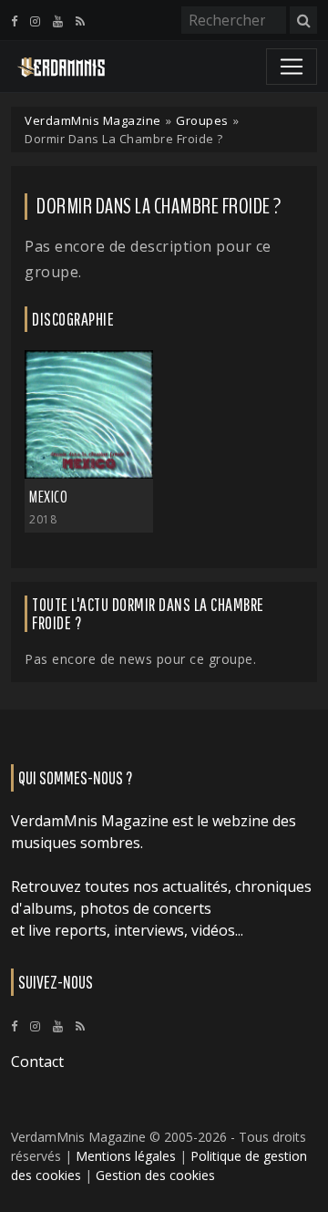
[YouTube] (58, 21)
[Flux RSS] (80, 21)
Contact (37, 1061)
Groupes (202, 120)
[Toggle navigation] (291, 66)
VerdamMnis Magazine (93, 120)
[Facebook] (14, 21)
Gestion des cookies (155, 1175)
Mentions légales (126, 1156)
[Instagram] (35, 21)
